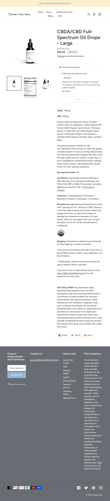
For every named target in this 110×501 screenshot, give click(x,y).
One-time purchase (70, 67)
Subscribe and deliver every (74, 73)
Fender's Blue (98, 495)
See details (66, 91)
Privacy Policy (69, 381)
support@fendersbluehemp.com (71, 273)
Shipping (60, 56)
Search (66, 377)
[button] (63, 48)
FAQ (65, 367)
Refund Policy (69, 398)
